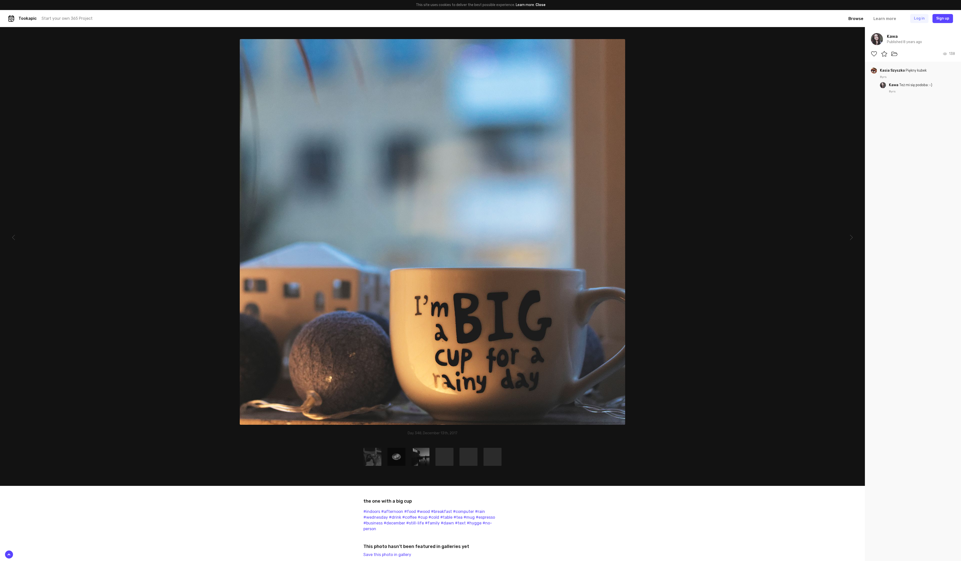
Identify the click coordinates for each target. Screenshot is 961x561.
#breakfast (441, 511)
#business (373, 523)
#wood (423, 511)
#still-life (415, 523)
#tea (457, 517)
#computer (463, 511)
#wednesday (375, 517)
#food (410, 511)
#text (460, 523)
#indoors (371, 511)
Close (540, 5)
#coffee (409, 517)
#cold (433, 517)
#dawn (447, 523)
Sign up (942, 18)
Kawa (894, 85)
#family (432, 523)
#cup (422, 517)
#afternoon (392, 511)
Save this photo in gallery (387, 554)
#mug (469, 517)
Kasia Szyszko (893, 70)
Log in (919, 18)
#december (394, 523)
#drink (395, 517)
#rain (480, 511)
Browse (855, 18)
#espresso (485, 517)
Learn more (525, 5)
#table (446, 517)
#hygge (474, 523)
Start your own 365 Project (67, 18)
